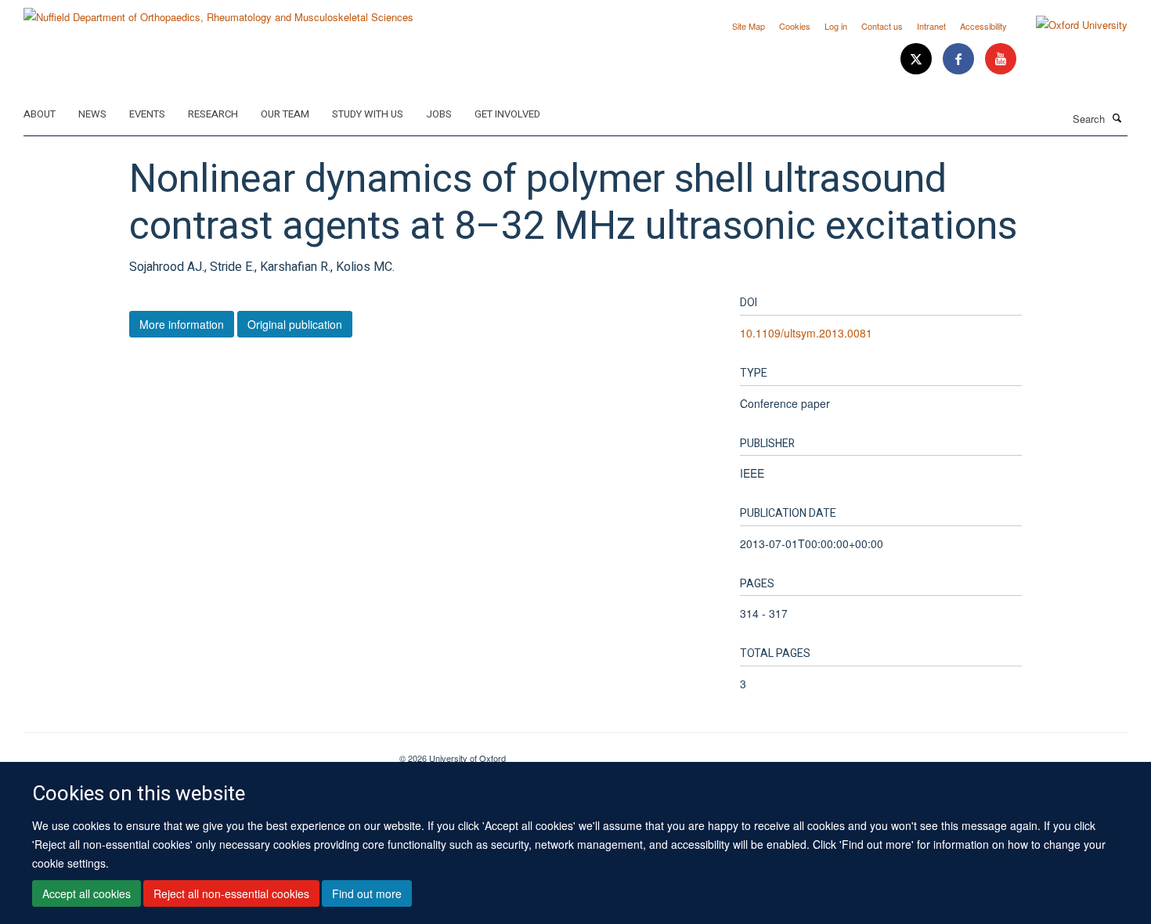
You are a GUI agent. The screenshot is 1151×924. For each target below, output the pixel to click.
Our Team (285, 113)
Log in (835, 26)
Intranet (931, 26)
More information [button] (181, 324)
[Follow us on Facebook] (960, 59)
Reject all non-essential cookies (231, 893)
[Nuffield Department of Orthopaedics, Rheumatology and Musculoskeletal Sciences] (218, 11)
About (39, 113)
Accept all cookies (86, 893)
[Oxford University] (1070, 25)
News (92, 113)
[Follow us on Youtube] (1000, 59)
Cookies (794, 26)
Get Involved (507, 113)
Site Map (748, 26)
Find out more (367, 893)
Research (213, 113)
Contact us (882, 26)
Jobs (439, 113)
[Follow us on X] (917, 59)
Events (147, 113)
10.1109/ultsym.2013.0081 (806, 333)
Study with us (367, 113)
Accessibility (983, 26)
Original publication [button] (294, 324)
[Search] (1117, 117)
